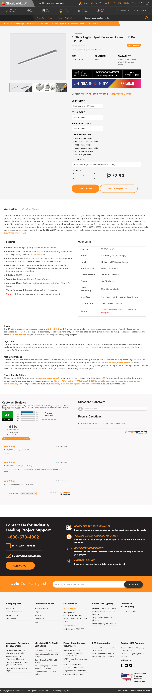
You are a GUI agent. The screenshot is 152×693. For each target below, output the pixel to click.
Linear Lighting (84, 10)
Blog (50, 18)
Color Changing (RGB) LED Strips (46, 661)
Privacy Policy (12, 615)
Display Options (13, 493)
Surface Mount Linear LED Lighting (103, 613)
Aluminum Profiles (12, 10)
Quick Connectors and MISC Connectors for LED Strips (104, 655)
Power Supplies (104, 10)
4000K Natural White (84, 151)
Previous (11, 85)
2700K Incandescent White (86, 142)
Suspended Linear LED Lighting (102, 619)
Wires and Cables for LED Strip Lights (103, 649)
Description (10, 208)
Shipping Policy (41, 608)
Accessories (141, 10)
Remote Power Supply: (83, 123)
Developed (59, 691)
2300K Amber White (83, 138)
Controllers (124, 10)
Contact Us (19, 566)
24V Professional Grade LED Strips (46, 655)
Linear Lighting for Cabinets (104, 624)
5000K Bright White (83, 154)
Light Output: (79, 101)
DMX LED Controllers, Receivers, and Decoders (73, 666)
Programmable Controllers (74, 671)
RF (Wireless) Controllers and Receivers (75, 660)
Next (64, 85)
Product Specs (30, 209)
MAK (68, 691)
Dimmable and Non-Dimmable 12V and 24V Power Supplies (73, 653)
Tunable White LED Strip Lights (16, 669)
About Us (10, 608)
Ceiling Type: (78, 112)
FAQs (37, 612)
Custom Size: (78, 159)
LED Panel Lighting (129, 611)
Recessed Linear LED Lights (104, 608)
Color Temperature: (82, 134)
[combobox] (117, 18)
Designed (49, 691)
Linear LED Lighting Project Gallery (132, 655)
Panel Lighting (49, 10)
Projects (40, 18)
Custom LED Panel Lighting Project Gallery (132, 649)
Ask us (98, 50)
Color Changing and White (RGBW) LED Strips (17, 663)
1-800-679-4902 (22, 537)
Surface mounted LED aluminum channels (15, 652)
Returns (38, 615)
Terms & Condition (14, 612)
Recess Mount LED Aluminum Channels (15, 657)
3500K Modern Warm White (86, 148)
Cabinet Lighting (66, 10)
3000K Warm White (83, 145)
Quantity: (76, 171)
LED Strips (32, 10)
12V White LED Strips (44, 651)
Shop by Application (66, 18)
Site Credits (11, 619)
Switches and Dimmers (73, 674)
